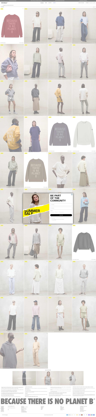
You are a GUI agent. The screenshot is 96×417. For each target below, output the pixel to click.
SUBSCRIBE (61, 215)
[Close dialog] (72, 194)
